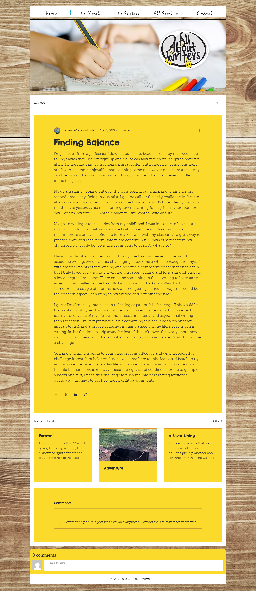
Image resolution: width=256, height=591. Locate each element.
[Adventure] (128, 445)
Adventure (113, 468)
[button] (128, 55)
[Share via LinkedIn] (75, 394)
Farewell (46, 435)
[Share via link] (85, 394)
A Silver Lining (182, 435)
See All (217, 421)
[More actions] (199, 130)
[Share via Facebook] (56, 394)
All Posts (39, 103)
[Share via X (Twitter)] (66, 394)
